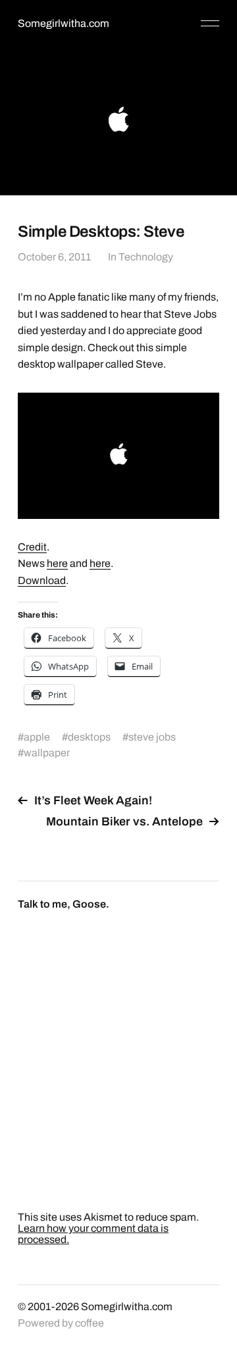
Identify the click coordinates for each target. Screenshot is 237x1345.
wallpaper (47, 752)
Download (42, 580)
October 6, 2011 (54, 256)
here (57, 563)
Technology (145, 256)
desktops (89, 737)
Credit (32, 546)
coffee (89, 1323)
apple (37, 737)
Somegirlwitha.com (63, 23)
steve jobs (152, 737)
